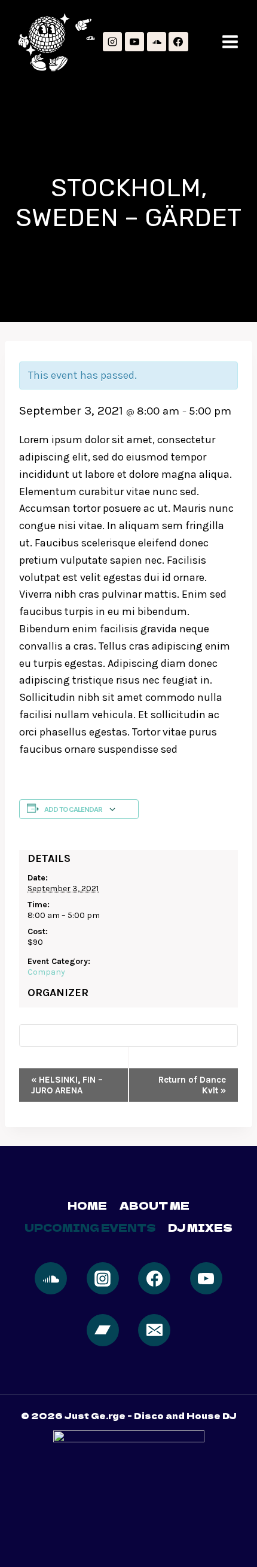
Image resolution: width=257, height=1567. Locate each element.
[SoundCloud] (156, 41)
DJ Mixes (200, 1227)
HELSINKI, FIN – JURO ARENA (67, 1085)
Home (87, 1205)
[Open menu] (230, 42)
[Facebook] (178, 41)
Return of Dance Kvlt (192, 1085)
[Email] (154, 1330)
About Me (154, 1205)
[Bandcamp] (103, 1330)
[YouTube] (134, 41)
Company (46, 972)
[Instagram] (112, 41)
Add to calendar (73, 809)
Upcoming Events (90, 1227)
